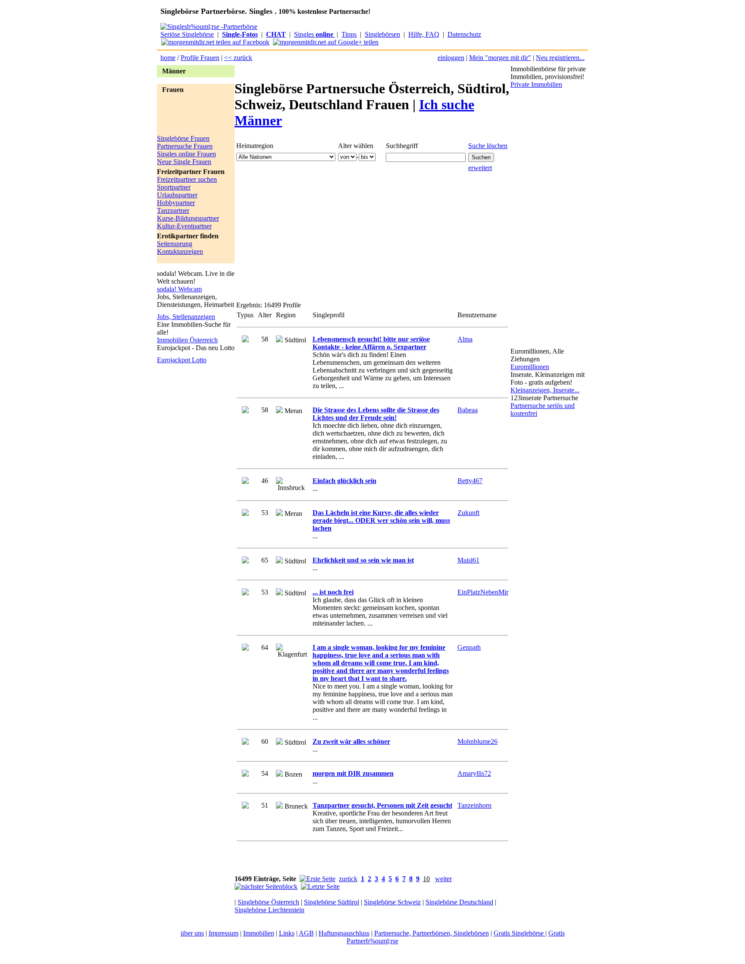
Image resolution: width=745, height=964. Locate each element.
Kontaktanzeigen (180, 251)
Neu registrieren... (560, 57)
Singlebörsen (382, 34)
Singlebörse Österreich (268, 902)
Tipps (349, 34)
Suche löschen (487, 145)
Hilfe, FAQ (423, 34)
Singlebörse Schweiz (392, 902)
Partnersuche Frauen (185, 146)
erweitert (480, 167)
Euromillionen (529, 366)
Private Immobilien (536, 84)
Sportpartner (174, 187)
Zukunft (468, 512)
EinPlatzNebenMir (482, 592)
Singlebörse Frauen (183, 138)
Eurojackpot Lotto (182, 359)
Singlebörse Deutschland (459, 902)
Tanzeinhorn (474, 805)
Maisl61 (468, 560)
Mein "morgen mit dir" (500, 57)
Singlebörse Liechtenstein (269, 909)
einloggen (451, 57)
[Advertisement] (191, 115)
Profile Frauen (200, 57)
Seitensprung (174, 243)
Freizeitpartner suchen (187, 179)
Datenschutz (464, 34)
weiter (443, 878)
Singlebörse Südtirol (331, 902)
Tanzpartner (173, 210)
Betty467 (469, 480)
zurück (348, 878)
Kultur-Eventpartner (184, 226)
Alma (465, 339)
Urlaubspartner (177, 195)
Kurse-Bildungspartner (188, 218)
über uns (192, 933)
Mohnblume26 (477, 741)
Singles (313, 34)
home (167, 57)
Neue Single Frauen (184, 161)
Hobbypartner (176, 202)
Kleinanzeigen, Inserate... (544, 390)
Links (286, 933)
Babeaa (467, 410)
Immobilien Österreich (187, 340)
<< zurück (238, 57)
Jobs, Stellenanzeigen (186, 316)
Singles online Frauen (186, 154)
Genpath (469, 647)
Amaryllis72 (474, 773)
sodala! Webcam (179, 289)
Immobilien (258, 933)
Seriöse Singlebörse (187, 34)
